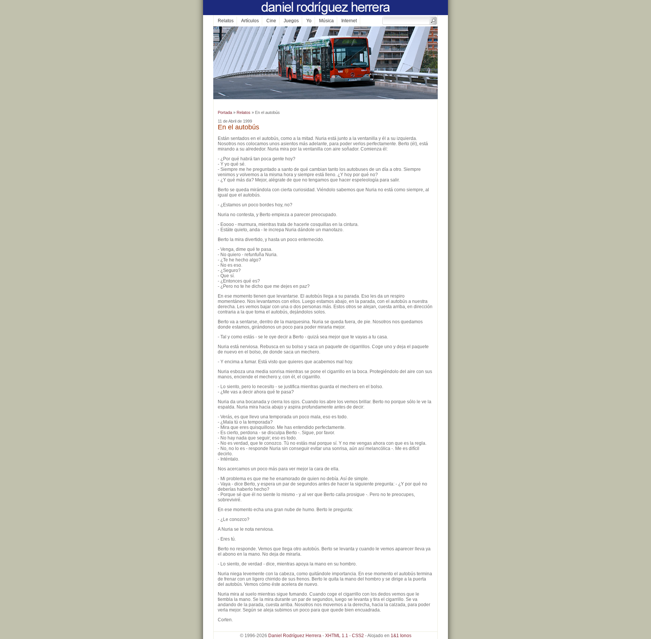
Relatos (226, 20)
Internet (349, 20)
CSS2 (358, 635)
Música (326, 20)
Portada (225, 112)
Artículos (250, 20)
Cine (271, 20)
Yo (309, 20)
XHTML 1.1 (336, 635)
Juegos (291, 20)
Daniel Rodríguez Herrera (294, 635)
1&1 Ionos (401, 635)
